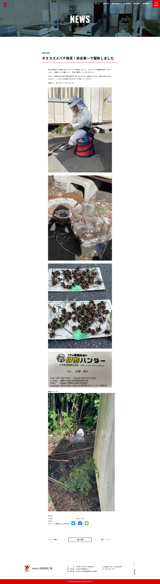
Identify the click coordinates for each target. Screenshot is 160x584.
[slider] (67, 524)
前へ (55, 540)
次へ (102, 540)
